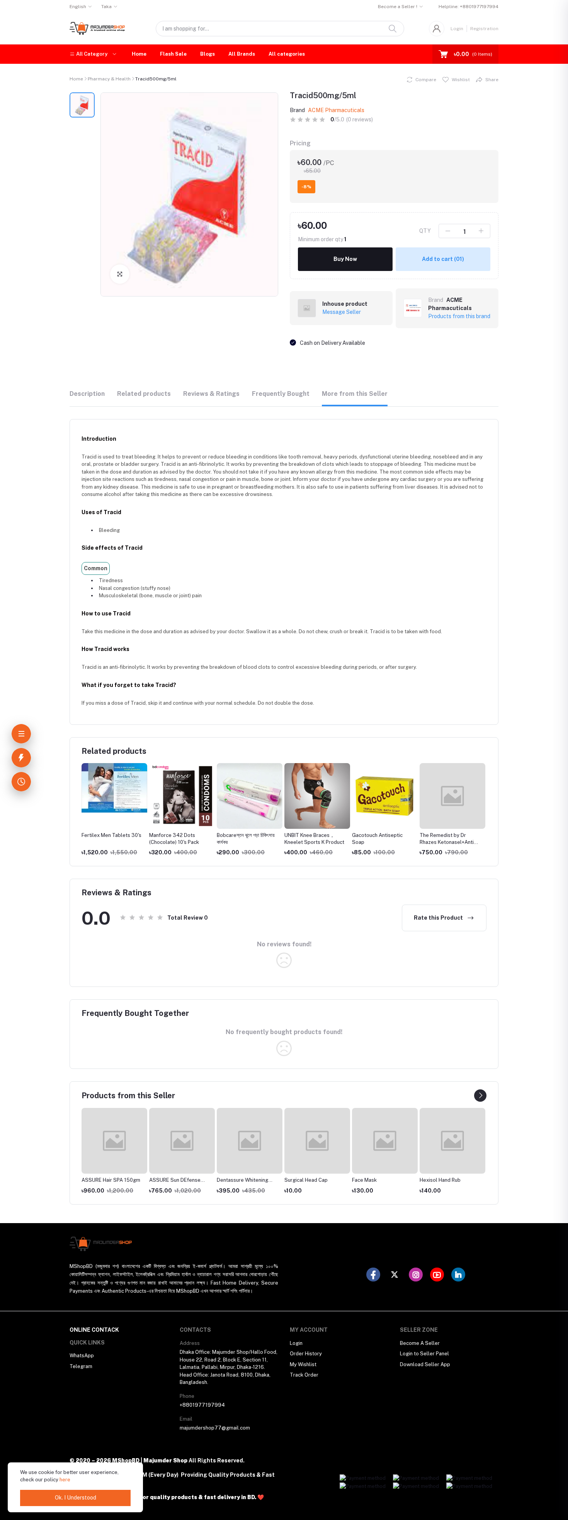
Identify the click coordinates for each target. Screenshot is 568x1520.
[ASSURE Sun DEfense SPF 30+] (182, 1141)
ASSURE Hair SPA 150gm (111, 1180)
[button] (93, 54)
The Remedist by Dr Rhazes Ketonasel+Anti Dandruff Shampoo (447, 842)
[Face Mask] (385, 1141)
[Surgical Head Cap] (317, 1141)
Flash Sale (173, 54)
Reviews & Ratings (211, 393)
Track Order (304, 1375)
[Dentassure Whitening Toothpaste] (249, 1141)
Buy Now (345, 259)
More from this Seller (355, 393)
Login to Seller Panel (424, 1353)
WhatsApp (82, 1355)
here (65, 1480)
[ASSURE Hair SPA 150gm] (114, 1141)
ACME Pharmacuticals (336, 110)
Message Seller (341, 312)
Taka (106, 6)
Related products (144, 393)
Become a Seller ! (397, 6)
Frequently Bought (281, 393)
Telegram (81, 1366)
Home (139, 54)
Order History (306, 1353)
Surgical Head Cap (306, 1180)
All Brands (241, 54)
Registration (484, 28)
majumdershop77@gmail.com (215, 1428)
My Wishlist (303, 1364)
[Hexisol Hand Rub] (452, 1141)
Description (87, 393)
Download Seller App (425, 1364)
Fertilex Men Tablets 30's (111, 835)
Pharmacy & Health (109, 79)
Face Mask (364, 1180)
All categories (287, 54)
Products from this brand (459, 316)
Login (457, 28)
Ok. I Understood (75, 1497)
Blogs (207, 54)
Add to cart (443, 259)
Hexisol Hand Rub (440, 1180)
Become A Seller (420, 1343)
